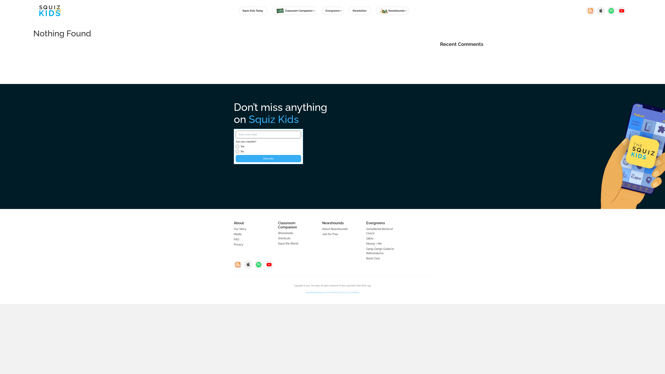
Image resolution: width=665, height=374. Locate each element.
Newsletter (360, 10)
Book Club (373, 258)
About (239, 223)
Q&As (370, 238)
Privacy (238, 244)
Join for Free (330, 234)
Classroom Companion (287, 225)
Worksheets (285, 233)
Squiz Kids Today (252, 10)
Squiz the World (288, 243)
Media (238, 234)
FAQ (236, 239)
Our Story (240, 229)
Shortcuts (284, 238)
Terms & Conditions (350, 292)
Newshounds (333, 223)
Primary (336, 292)
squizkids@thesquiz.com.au (318, 292)
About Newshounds (335, 229)
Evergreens (333, 10)
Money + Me (374, 243)
